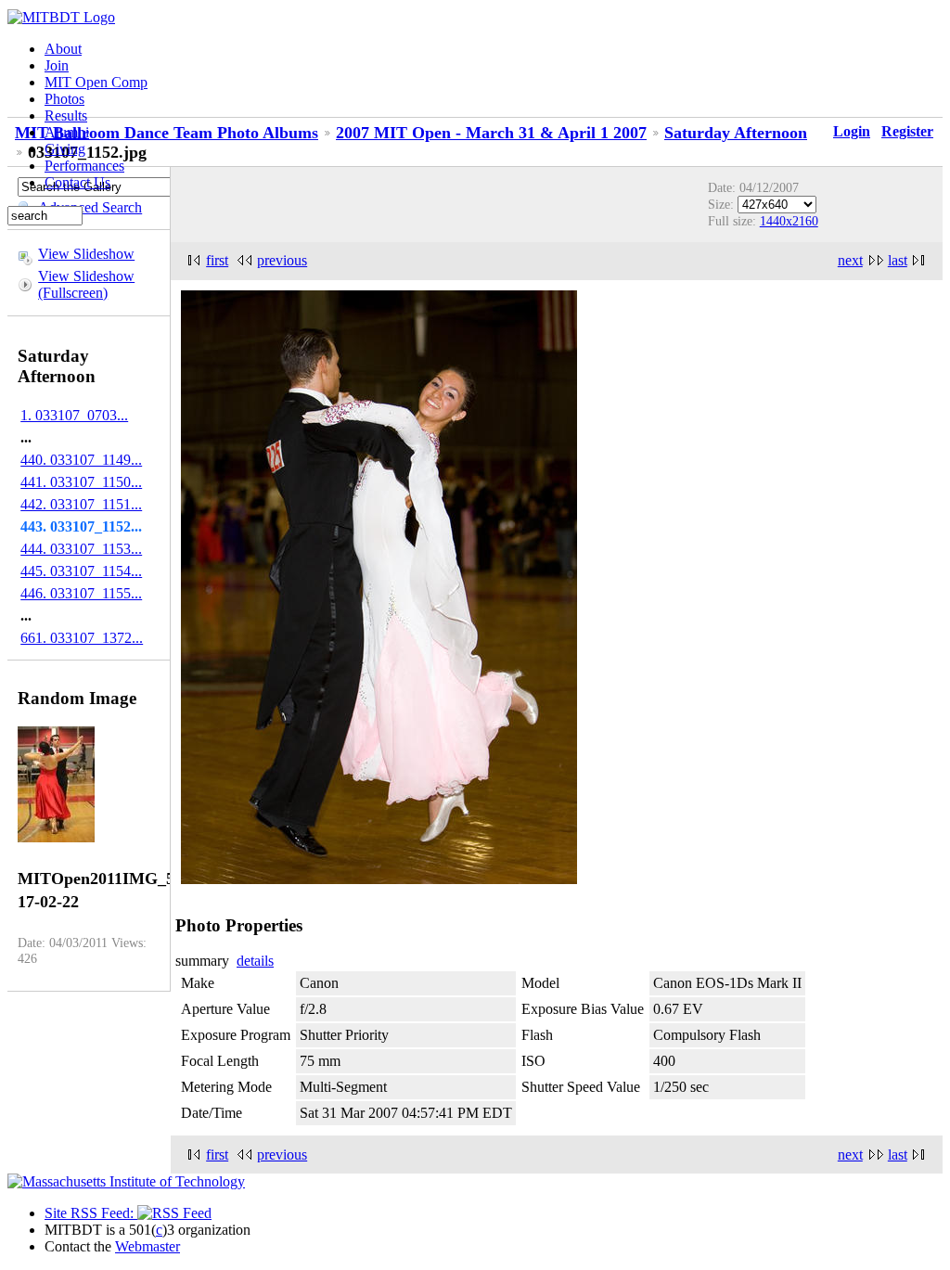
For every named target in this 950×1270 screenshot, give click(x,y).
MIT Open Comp (96, 82)
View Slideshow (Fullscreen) (86, 284)
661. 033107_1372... (81, 638)
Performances (84, 165)
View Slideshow (86, 254)
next (850, 260)
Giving (65, 149)
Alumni (67, 132)
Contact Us (77, 182)
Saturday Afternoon (735, 132)
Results (66, 115)
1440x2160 (789, 220)
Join (57, 65)
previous (282, 260)
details (255, 961)
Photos (64, 99)
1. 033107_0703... (74, 415)
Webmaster (147, 1246)
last (897, 260)
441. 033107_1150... (81, 482)
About (63, 49)
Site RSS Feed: (91, 1213)
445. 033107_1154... (81, 571)
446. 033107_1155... (81, 593)
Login (851, 131)
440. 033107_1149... (81, 460)
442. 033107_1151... (81, 504)
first (217, 260)
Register (907, 131)
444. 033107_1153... (81, 549)
